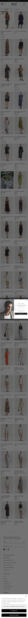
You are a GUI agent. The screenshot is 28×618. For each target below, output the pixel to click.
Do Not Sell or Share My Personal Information (14, 606)
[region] (14, 606)
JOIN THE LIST (21, 313)
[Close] (26, 596)
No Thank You (14, 610)
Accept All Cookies (14, 615)
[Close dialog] (27, 300)
